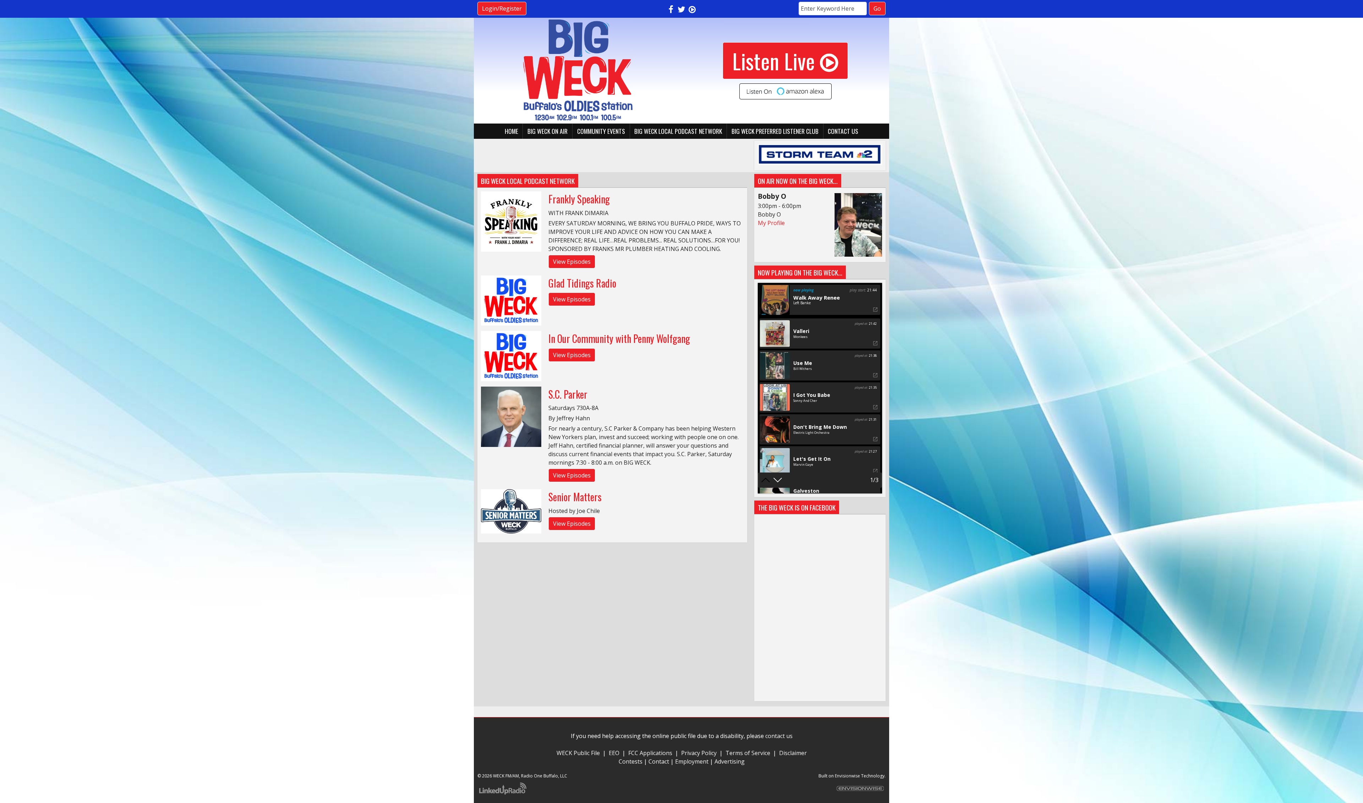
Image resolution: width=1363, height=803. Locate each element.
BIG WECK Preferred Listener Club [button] (775, 131)
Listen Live (773, 60)
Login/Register (502, 8)
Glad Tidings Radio (582, 283)
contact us (779, 736)
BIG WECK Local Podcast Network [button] (678, 131)
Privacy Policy (699, 753)
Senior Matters (575, 497)
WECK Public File (578, 753)
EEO (614, 753)
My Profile (771, 223)
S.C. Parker (567, 394)
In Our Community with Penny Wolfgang (619, 338)
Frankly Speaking (579, 199)
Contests (630, 761)
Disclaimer (793, 753)
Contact (658, 761)
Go (877, 8)
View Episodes (572, 262)
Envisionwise (847, 776)
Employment (691, 761)
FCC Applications (650, 753)
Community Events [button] (601, 131)
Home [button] (511, 131)
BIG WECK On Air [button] (547, 131)
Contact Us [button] (843, 131)
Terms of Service (749, 753)
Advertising (730, 761)
